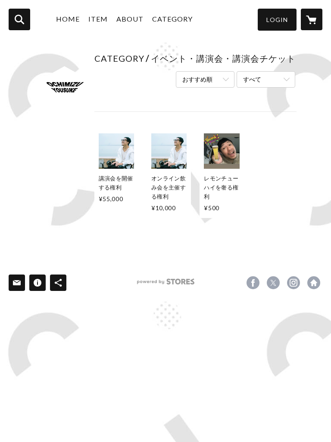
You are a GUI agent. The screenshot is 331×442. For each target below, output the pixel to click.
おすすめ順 (197, 79)
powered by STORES (165, 284)
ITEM (98, 19)
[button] (277, 20)
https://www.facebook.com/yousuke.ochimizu (253, 282)
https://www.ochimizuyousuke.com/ (313, 282)
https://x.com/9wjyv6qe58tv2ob (273, 282)
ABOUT (130, 19)
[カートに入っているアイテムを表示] (311, 19)
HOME (68, 19)
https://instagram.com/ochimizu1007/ (293, 282)
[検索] (19, 19)
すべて (252, 79)
